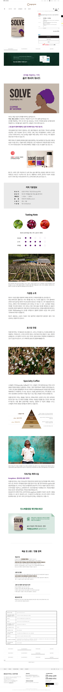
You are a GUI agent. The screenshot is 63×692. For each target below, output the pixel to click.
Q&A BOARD (51, 657)
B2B (25, 8)
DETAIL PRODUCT (10, 657)
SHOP (15, 8)
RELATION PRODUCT (24, 657)
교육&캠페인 (20, 8)
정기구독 (10, 8)
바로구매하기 (49, 36)
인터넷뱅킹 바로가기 (28, 678)
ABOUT (29, 8)
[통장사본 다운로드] (35, 675)
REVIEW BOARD (38, 657)
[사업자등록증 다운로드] (14, 680)
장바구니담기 (49, 39)
